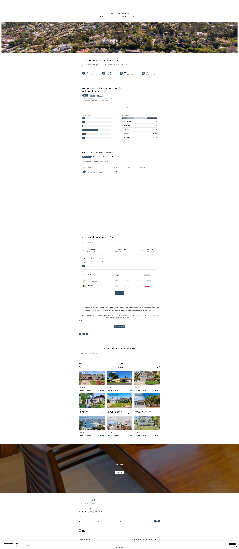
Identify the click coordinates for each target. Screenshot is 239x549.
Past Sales (106, 521)
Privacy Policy (156, 539)
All (84, 265)
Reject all (217, 543)
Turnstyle (89, 274)
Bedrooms (136, 359)
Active (102, 265)
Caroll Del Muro (91, 285)
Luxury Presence (89, 539)
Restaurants (90, 265)
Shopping (96, 265)
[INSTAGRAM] (158, 521)
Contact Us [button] (119, 472)
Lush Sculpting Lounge (92, 286)
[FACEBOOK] (155, 521)
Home (80, 521)
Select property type (83, 359)
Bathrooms (108, 359)
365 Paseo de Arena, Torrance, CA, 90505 (95, 172)
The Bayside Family (89, 521)
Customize (225, 543)
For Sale (98, 521)
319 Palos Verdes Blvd (92, 281)
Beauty (107, 265)
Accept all (232, 543)
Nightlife (113, 265)
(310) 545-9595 (82, 511)
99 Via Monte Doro (91, 275)
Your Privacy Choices (119, 547)
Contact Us (122, 521)
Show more (119, 293)
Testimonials (114, 521)
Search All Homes (119, 326)
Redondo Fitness (91, 279)
